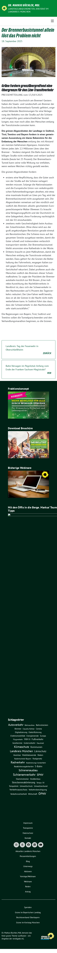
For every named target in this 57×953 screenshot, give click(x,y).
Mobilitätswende (29, 755)
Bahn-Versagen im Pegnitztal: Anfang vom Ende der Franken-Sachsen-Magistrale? (28, 369)
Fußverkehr (37, 739)
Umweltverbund (40, 786)
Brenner (18, 728)
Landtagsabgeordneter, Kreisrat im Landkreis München (28, 10)
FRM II (27, 739)
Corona (39, 728)
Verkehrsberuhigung (38, 789)
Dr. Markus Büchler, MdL (24, 5)
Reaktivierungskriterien (24, 766)
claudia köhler (29, 729)
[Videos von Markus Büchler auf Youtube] (40, 844)
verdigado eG (18, 938)
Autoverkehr (15, 725)
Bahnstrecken (42, 725)
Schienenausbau (28, 770)
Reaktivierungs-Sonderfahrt (36, 763)
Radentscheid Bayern (22, 758)
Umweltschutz (26, 786)
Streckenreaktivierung (23, 782)
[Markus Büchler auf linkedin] (34, 844)
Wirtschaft (32, 794)
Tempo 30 (40, 782)
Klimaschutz (21, 747)
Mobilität (17, 755)
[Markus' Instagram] (16, 844)
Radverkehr (18, 762)
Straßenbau (35, 778)
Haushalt (40, 743)
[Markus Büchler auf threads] (22, 844)
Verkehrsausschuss (18, 789)
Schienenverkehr (24, 775)
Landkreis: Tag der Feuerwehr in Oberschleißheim (28, 350)
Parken (40, 755)
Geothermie (17, 743)
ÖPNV (42, 793)
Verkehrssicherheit (18, 794)
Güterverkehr (29, 743)
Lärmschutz (40, 751)
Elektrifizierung (35, 732)
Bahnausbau (30, 725)
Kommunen (36, 746)
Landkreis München (21, 751)
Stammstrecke (22, 779)
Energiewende (33, 735)
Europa (43, 736)
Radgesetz (37, 758)
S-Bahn (38, 766)
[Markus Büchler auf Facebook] (28, 844)
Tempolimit (13, 786)
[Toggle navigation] (52, 21)
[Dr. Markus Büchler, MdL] (4, 8)
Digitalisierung (21, 732)
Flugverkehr (18, 739)
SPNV (40, 774)
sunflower (22, 936)
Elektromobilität (17, 735)
